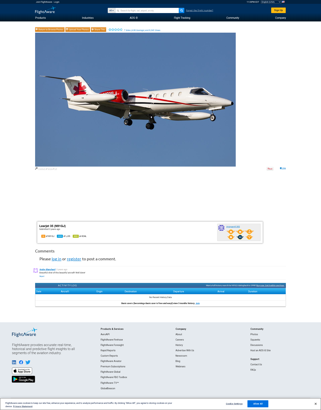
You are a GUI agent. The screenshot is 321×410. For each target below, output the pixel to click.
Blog (178, 361)
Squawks (255, 339)
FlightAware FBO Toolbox (114, 377)
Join (197, 303)
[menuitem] (40, 17)
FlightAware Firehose (112, 339)
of (64, 236)
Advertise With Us (185, 350)
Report (41, 276)
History (179, 345)
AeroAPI (105, 334)
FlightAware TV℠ (110, 383)
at (80, 236)
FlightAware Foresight (112, 345)
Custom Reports (109, 355)
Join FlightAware (44, 2)
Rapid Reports (108, 350)
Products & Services (112, 329)
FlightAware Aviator (111, 361)
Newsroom (181, 355)
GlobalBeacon (108, 388)
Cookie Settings (234, 403)
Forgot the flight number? (199, 10)
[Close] (315, 403)
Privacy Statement (22, 406)
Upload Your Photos (79, 29)
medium (42, 169)
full (55, 169)
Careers (180, 339)
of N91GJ (48, 236)
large (50, 169)
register (74, 258)
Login (56, 2)
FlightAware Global (110, 371)
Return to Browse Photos (51, 29)
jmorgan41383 (233, 227)
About (179, 334)
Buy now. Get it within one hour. (270, 285)
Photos (254, 334)
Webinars (180, 366)
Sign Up (278, 10)
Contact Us (256, 364)
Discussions (256, 345)
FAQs (253, 369)
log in (56, 258)
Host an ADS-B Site (260, 350)
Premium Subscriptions (113, 366)
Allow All (258, 403)
